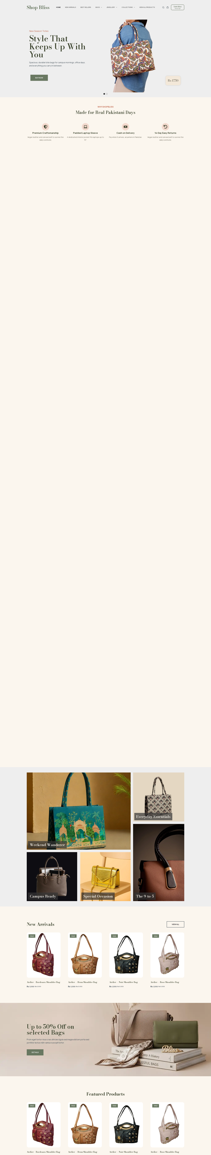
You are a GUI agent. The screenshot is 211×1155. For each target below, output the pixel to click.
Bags (97, 7)
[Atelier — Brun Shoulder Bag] (85, 955)
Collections (127, 7)
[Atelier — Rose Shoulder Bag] (167, 955)
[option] (105, 56)
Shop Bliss (38, 7)
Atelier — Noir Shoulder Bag (123, 982)
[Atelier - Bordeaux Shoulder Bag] (44, 955)
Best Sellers (85, 7)
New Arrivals (70, 7)
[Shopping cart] (168, 7)
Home (58, 7)
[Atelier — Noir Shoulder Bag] (126, 955)
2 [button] (107, 94)
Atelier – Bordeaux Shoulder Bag (43, 982)
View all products (147, 7)
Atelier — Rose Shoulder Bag (164, 982)
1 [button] (104, 94)
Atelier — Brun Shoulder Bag (82, 982)
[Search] (163, 7)
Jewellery (110, 7)
